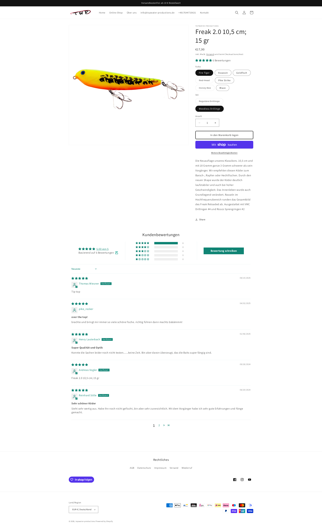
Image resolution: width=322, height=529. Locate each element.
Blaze (223, 87)
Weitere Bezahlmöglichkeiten (224, 152)
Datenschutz (144, 467)
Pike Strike (224, 80)
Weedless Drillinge (209, 108)
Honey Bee (206, 88)
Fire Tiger (204, 72)
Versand (210, 54)
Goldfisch (241, 72)
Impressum (160, 467)
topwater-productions (85, 521)
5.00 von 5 (102, 249)
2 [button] (159, 425)
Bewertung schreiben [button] (224, 251)
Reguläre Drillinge (211, 101)
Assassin (223, 72)
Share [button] (202, 219)
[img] (79, 278)
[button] (236, 12)
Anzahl (198, 116)
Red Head (206, 81)
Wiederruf (187, 467)
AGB (132, 467)
